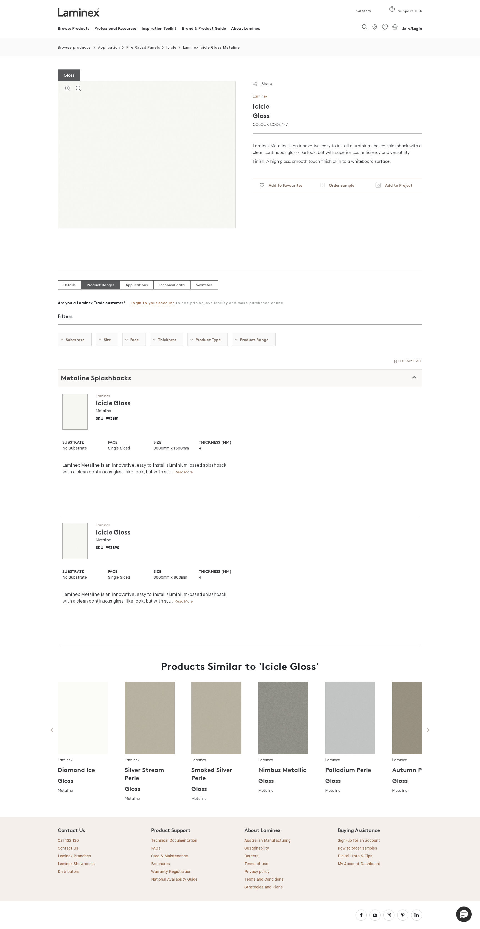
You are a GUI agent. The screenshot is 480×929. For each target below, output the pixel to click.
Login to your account (152, 303)
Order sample (339, 185)
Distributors (68, 872)
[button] (464, 914)
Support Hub (409, 11)
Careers (363, 11)
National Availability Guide (174, 879)
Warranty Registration (171, 872)
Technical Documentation (174, 841)
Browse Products (73, 28)
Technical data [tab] (172, 285)
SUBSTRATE (73, 442)
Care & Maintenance (169, 856)
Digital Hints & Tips (355, 856)
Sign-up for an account (359, 841)
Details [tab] (69, 285)
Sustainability (256, 848)
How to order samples (357, 848)
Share (266, 83)
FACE (113, 442)
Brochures (160, 864)
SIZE (157, 442)
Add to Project (396, 185)
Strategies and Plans (263, 887)
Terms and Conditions (264, 879)
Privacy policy (256, 872)
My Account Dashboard (359, 864)
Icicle (171, 47)
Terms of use (256, 864)
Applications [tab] (137, 285)
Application (109, 47)
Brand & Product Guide (204, 28)
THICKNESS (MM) (215, 442)
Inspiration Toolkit (159, 28)
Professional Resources (115, 28)
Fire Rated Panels (143, 47)
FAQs (156, 848)
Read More (183, 472)
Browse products (74, 47)
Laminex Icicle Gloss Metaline (211, 47)
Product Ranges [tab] (100, 285)
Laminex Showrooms (76, 864)
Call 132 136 (68, 841)
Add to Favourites (283, 185)
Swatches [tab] (204, 285)
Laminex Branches (74, 856)
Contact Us (68, 848)
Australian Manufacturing (267, 841)
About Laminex (245, 28)
